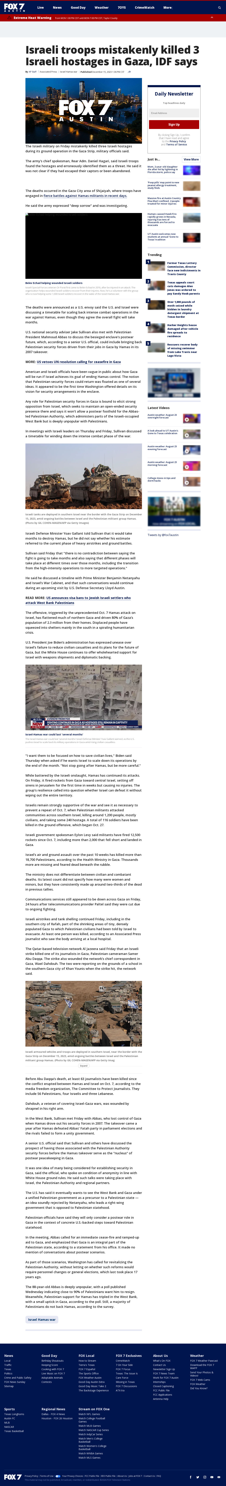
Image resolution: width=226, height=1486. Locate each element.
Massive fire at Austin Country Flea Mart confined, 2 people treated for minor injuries (164, 201)
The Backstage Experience (94, 1390)
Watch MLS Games (89, 1457)
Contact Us (159, 1365)
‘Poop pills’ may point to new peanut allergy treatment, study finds (163, 185)
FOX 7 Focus (123, 1369)
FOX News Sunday (14, 1382)
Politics (8, 1373)
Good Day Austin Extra (92, 1382)
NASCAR (9, 1427)
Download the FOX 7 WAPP (202, 1366)
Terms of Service (176, 144)
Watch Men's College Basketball (91, 1440)
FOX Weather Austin (90, 1377)
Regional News (53, 1409)
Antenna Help (160, 1399)
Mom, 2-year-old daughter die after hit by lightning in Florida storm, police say (163, 169)
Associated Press (48, 71)
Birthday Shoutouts (52, 1360)
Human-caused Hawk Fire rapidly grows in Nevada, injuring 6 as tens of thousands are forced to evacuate (162, 219)
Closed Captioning (163, 1386)
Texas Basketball (14, 1431)
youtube (212, 1477)
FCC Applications (162, 1394)
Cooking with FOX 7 (52, 1369)
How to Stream (87, 1360)
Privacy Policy (178, 141)
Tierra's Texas (87, 1365)
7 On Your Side (124, 1365)
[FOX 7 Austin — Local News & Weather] (16, 7)
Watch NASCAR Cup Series (94, 1430)
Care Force (122, 1377)
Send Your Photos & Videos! (201, 1374)
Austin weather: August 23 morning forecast (162, 464)
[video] (192, 419)
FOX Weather (197, 1384)
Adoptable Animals (52, 1377)
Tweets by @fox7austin (163, 535)
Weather (197, 1355)
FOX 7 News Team (164, 1373)
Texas (7, 1369)
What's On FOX (161, 1360)
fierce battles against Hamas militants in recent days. (85, 196)
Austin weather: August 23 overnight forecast (162, 416)
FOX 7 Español (87, 1369)
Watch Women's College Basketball (92, 1447)
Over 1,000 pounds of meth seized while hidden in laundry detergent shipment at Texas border (183, 309)
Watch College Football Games (92, 1420)
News (8, 1355)
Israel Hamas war (68, 71)
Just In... (154, 159)
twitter (198, 1477)
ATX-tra (120, 1390)
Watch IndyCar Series (91, 1434)
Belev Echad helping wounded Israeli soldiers (53, 283)
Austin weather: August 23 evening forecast (162, 448)
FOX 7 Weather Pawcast (204, 1360)
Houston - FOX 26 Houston (57, 1418)
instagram (205, 1477)
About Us (160, 1355)
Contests (46, 1382)
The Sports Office (89, 1373)
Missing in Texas (125, 1382)
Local (7, 1360)
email (219, 1477)
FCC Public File (161, 1390)
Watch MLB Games (90, 1425)
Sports (9, 1409)
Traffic (8, 1365)
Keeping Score (49, 1365)
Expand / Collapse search (220, 7)
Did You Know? (198, 1388)
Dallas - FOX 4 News (53, 1414)
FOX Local (86, 1355)
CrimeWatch (123, 1360)
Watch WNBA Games (91, 1453)
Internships (159, 1382)
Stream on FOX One (94, 1409)
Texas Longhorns (14, 1414)
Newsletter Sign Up (164, 1369)
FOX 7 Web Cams (200, 1379)
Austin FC (9, 1418)
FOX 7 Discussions (126, 1386)
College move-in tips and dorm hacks (162, 479)
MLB (7, 1422)
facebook (191, 1477)
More (167, 7)
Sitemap (9, 1386)
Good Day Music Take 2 (92, 1386)
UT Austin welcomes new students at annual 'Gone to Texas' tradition (163, 236)
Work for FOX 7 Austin (166, 1377)
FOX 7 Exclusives (129, 1355)
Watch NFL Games (89, 1414)
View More (191, 159)
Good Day (49, 1355)
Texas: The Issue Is (127, 1373)
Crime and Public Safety (17, 1377)
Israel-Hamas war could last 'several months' (54, 734)
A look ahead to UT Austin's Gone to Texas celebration (163, 432)
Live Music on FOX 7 (53, 1373)
